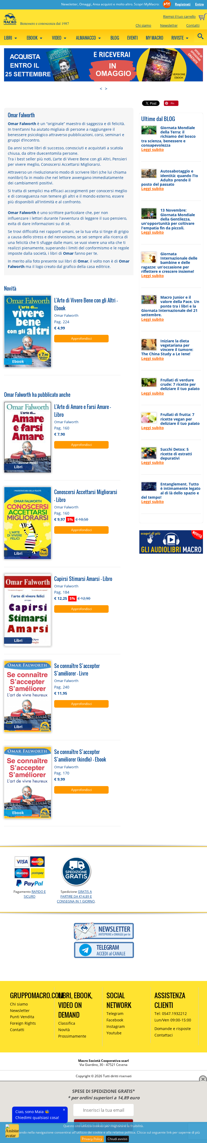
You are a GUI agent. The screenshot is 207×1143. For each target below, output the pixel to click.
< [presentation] (101, 89)
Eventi (132, 38)
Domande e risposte (172, 1028)
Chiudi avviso (117, 1139)
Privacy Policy (92, 1139)
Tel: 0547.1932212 (170, 1013)
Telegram (114, 1013)
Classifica (66, 1023)
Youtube (114, 1032)
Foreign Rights (23, 1023)
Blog (115, 38)
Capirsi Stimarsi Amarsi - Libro (83, 578)
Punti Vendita (22, 1016)
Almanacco (86, 38)
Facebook (114, 1019)
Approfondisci (81, 338)
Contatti (192, 25)
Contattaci (163, 1035)
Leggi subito (152, 149)
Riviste (177, 38)
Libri (8, 38)
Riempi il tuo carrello (179, 16)
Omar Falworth (66, 315)
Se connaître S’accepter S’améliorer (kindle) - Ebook (80, 755)
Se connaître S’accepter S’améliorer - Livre (77, 669)
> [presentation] (106, 89)
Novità (64, 1029)
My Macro (154, 38)
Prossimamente (72, 1036)
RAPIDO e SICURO (35, 894)
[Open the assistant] (12, 1131)
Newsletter (169, 25)
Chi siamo (143, 25)
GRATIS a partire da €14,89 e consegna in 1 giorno (76, 896)
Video (57, 38)
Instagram (115, 1026)
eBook (32, 38)
